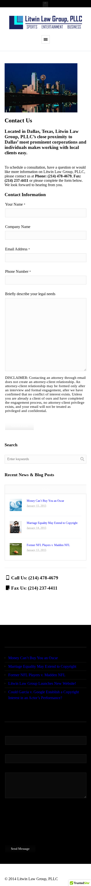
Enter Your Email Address (26, 750)
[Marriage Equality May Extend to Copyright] (16, 527)
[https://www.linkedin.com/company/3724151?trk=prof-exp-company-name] (18, 873)
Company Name (17, 227)
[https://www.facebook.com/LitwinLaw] (9, 873)
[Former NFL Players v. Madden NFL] (16, 549)
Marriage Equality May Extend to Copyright (52, 523)
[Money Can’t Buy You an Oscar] (16, 505)
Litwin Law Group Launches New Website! (42, 683)
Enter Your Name (19, 732)
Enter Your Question (22, 768)
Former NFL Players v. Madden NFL (48, 545)
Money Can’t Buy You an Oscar (45, 500)
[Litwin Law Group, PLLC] (45, 22)
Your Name (15, 204)
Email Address (17, 249)
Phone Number (18, 271)
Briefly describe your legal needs (30, 294)
